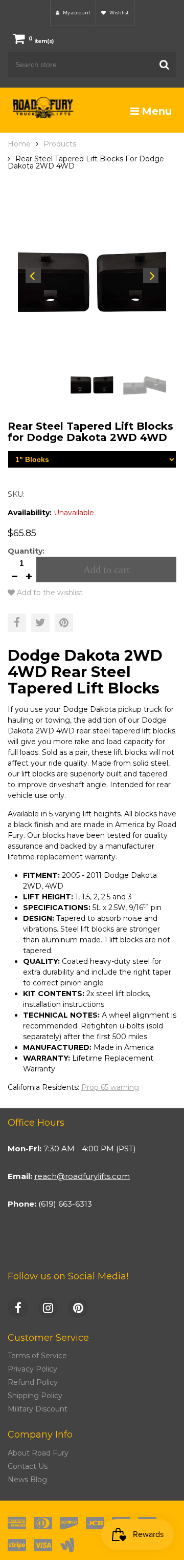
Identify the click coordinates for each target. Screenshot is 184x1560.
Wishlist (118, 12)
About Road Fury (38, 1453)
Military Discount (37, 1409)
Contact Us (28, 1466)
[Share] (17, 623)
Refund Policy (33, 1382)
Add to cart (106, 569)
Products (59, 144)
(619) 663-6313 (65, 1204)
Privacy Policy (32, 1369)
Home (19, 144)
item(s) (41, 41)
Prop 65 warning (110, 1087)
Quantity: (26, 551)
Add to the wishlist (49, 592)
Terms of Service (37, 1355)
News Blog (27, 1479)
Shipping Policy (35, 1395)
